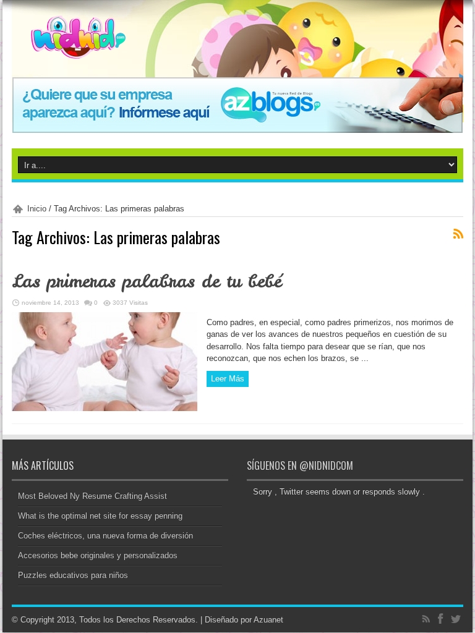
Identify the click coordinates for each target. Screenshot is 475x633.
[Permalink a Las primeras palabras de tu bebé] (104, 408)
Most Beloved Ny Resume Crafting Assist (92, 496)
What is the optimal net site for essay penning (100, 515)
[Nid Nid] (69, 49)
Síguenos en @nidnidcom (300, 465)
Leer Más (227, 378)
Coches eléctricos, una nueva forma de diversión (105, 535)
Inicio (36, 208)
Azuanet (268, 619)
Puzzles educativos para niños (73, 575)
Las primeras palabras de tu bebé (146, 281)
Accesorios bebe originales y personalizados (98, 555)
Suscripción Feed (458, 234)
